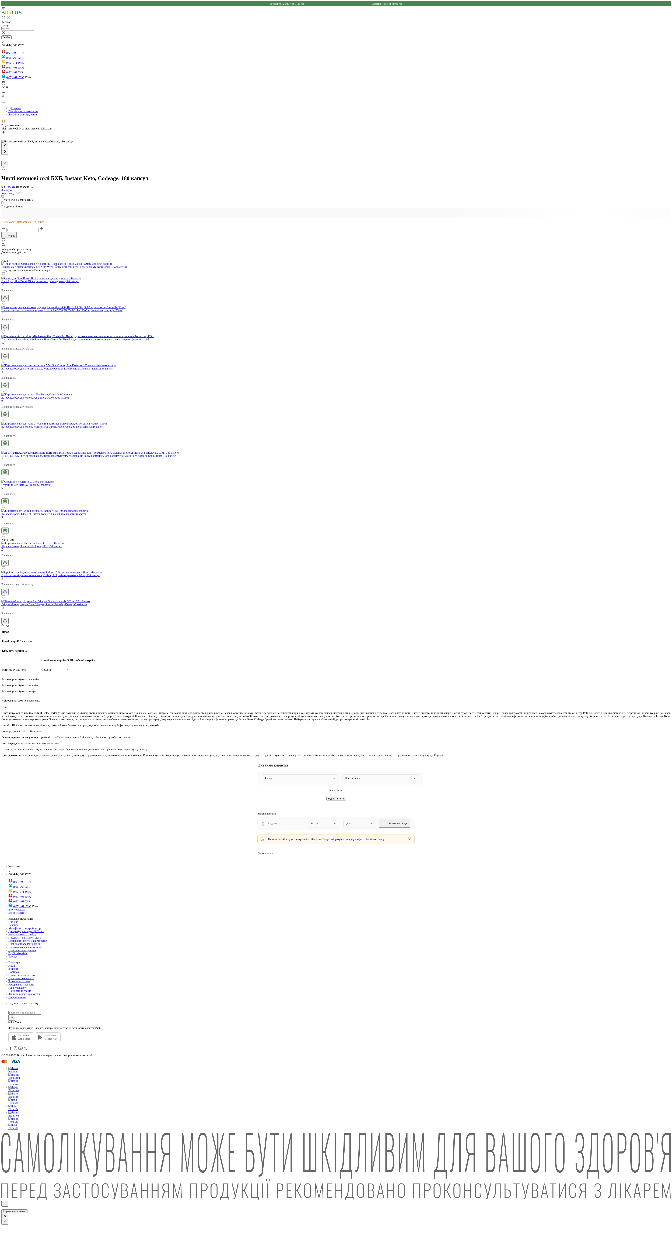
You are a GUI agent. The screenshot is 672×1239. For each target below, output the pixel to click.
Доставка (13, 971)
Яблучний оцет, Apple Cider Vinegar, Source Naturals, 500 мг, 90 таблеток (44, 604)
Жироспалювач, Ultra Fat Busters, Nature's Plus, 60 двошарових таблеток (43, 513)
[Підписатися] (11, 1018)
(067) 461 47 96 (15, 77)
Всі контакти (16, 912)
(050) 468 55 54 (15, 72)
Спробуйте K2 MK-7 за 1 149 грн (287, 3)
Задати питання (336, 798)
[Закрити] (4, 1204)
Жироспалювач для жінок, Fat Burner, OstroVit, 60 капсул (35, 397)
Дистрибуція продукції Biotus (26, 931)
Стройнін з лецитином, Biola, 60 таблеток (26, 484)
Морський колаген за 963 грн (387, 3)
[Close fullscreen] (4, 163)
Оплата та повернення (21, 975)
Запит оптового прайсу (22, 934)
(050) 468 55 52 (15, 67)
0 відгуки (7, 190)
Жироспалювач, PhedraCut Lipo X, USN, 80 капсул (31, 546)
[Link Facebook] (10, 1049)
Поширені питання (19, 990)
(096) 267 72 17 (15, 57)
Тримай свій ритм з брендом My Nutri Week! (28, 266)
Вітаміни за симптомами (23, 111)
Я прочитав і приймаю (14, 1211)
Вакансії (13, 924)
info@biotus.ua (16, 909)
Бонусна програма (19, 981)
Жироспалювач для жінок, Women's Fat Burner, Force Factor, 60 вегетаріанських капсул (52, 426)
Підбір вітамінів (17, 953)
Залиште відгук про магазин (25, 993)
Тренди (12, 956)
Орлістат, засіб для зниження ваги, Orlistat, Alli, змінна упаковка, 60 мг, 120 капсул (50, 575)
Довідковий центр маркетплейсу (27, 940)
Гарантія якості (17, 987)
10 (2, 342)
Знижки (13, 968)
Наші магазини (17, 997)
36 (2, 284)
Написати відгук (397, 823)
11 (2, 607)
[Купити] (5, 298)
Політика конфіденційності (24, 947)
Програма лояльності (21, 978)
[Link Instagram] (15, 1049)
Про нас (13, 921)
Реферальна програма (21, 984)
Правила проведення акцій (24, 943)
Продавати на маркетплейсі (24, 937)
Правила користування (22, 950)
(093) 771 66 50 (15, 62)
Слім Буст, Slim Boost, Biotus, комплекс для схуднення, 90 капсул (40, 281)
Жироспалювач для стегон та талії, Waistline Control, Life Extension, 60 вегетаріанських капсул (57, 368)
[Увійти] (3, 82)
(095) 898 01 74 (15, 52)
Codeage (10, 186)
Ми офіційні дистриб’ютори (25, 928)
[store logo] (11, 13)
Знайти (6, 37)
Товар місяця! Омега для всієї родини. (89, 263)
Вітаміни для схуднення (22, 114)
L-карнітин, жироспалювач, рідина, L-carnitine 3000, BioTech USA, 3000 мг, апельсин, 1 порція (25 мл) (62, 310)
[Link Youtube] (20, 1049)
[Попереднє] (4, 146)
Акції (11, 965)
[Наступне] (4, 152)
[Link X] (25, 1049)
